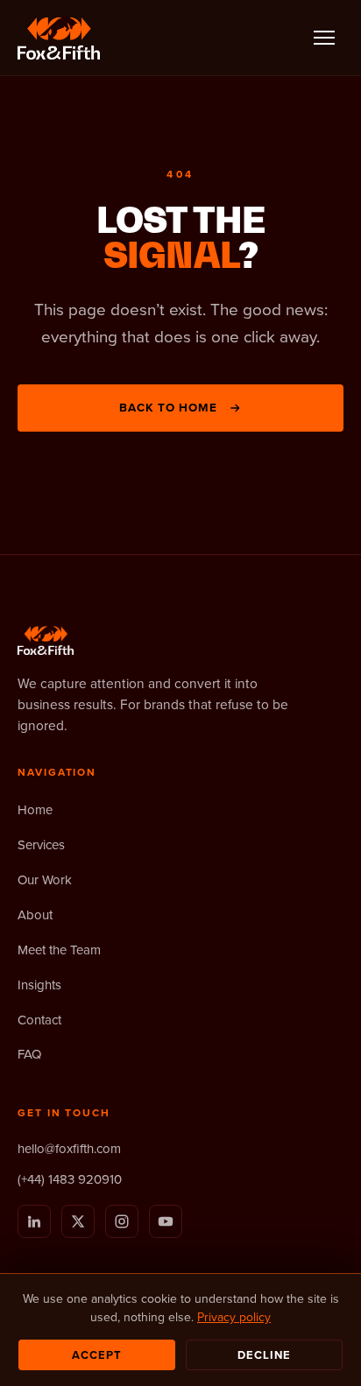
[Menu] (324, 37)
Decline (264, 1355)
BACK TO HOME (168, 407)
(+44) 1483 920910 (70, 1179)
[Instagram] (121, 1221)
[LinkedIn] (34, 1221)
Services (41, 844)
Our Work (45, 879)
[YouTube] (165, 1221)
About (35, 914)
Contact (39, 1019)
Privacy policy (234, 1317)
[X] (78, 1221)
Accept (97, 1355)
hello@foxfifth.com (69, 1148)
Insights (39, 984)
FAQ (29, 1054)
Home (35, 809)
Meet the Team (59, 949)
